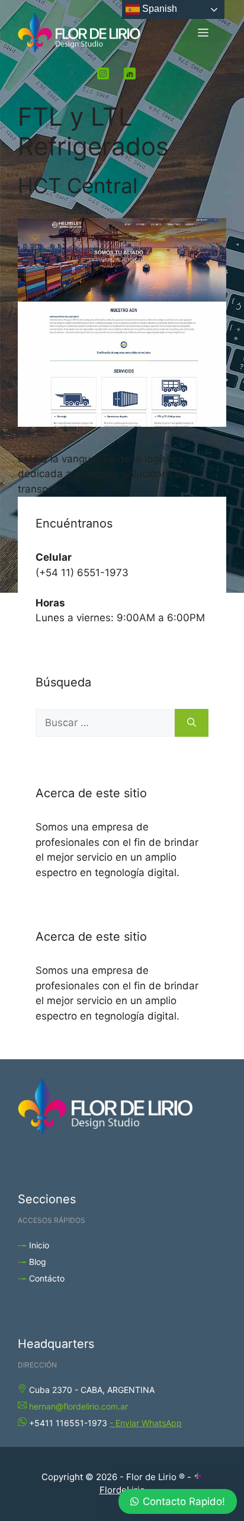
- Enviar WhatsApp (146, 1423)
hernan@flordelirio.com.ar (78, 1406)
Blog (37, 1262)
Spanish (158, 9)
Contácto (47, 1278)
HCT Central (77, 185)
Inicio (39, 1245)
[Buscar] (191, 723)
